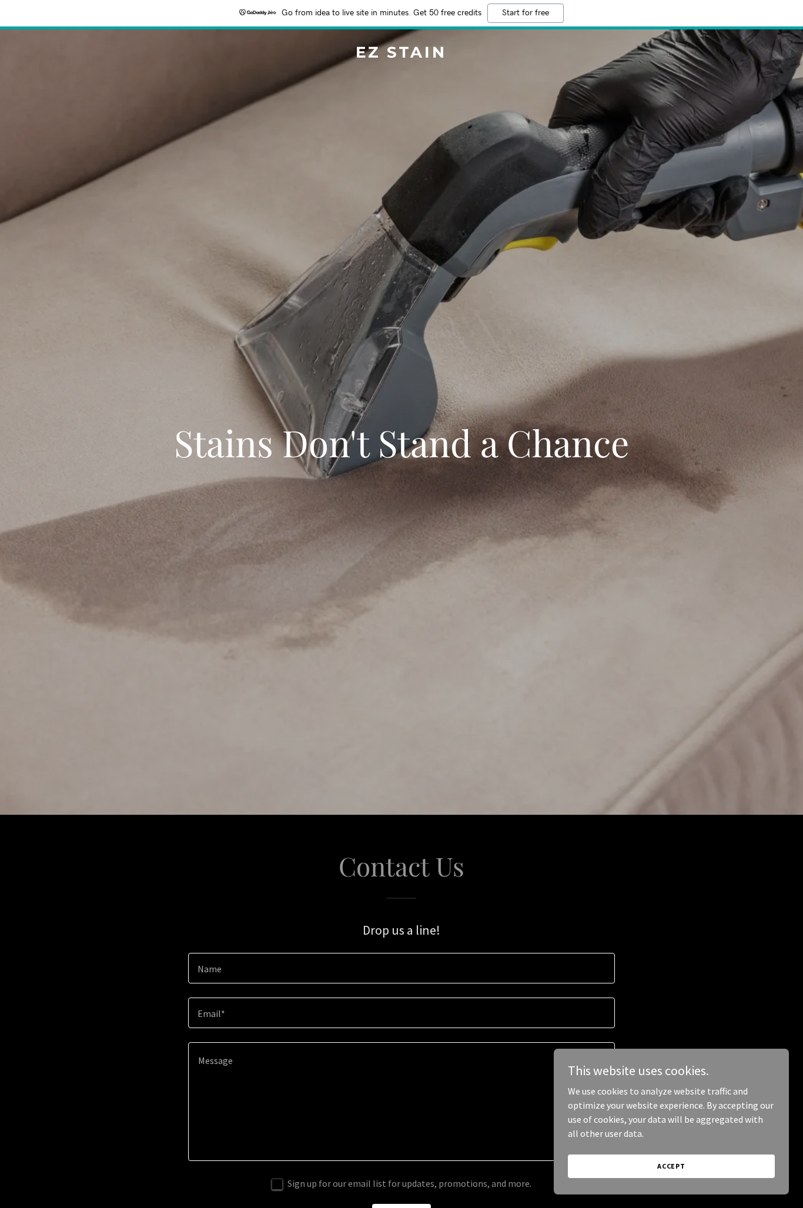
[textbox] (401, 968)
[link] (401, 54)
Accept (671, 1166)
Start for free (525, 13)
